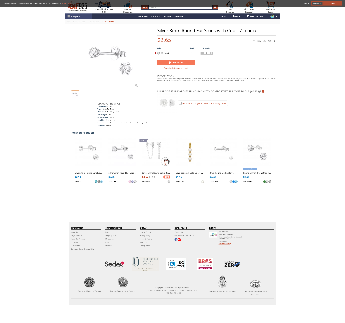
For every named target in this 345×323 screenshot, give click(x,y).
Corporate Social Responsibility (82, 249)
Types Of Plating (146, 239)
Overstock (167, 16)
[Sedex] (114, 264)
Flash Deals (178, 16)
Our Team (74, 242)
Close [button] (306, 3)
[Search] (215, 7)
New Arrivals (143, 16)
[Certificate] (145, 264)
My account (109, 239)
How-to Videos (145, 232)
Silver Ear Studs (79, 22)
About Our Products (78, 239)
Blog (107, 242)
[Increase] (211, 53)
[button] (78, 16)
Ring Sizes (143, 242)
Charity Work (145, 245)
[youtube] (179, 240)
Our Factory (75, 245)
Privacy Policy (145, 235)
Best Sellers (155, 16)
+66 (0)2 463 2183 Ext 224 (184, 235)
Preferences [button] (317, 3)
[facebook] (176, 240)
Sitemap (108, 245)
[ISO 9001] (176, 264)
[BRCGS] (205, 264)
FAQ (106, 232)
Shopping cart (110, 235)
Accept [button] (332, 3)
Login (171, 68)
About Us (74, 232)
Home (68, 22)
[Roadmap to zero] (232, 264)
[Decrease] (202, 53)
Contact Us (179, 232)
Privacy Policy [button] (67, 3)
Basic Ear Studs (93, 22)
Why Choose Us (76, 235)
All (144, 7)
